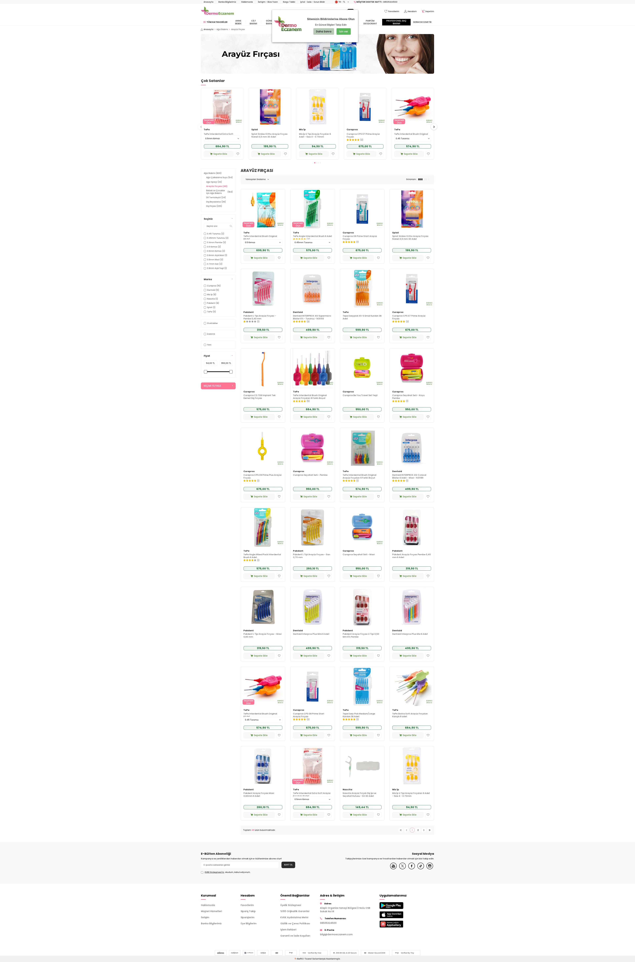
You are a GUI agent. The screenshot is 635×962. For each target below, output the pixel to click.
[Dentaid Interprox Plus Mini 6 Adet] (313, 607)
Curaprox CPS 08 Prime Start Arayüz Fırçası (308, 715)
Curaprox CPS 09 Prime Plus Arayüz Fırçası (262, 476)
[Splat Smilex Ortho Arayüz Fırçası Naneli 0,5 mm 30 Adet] (270, 107)
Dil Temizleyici (216, 197)
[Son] (429, 830)
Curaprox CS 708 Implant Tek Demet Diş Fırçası (259, 397)
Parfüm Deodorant (370, 22)
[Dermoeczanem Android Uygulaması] (397, 905)
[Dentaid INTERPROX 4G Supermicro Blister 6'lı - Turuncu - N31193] (313, 288)
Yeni (209, 344)
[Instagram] (429, 868)
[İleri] (424, 830)
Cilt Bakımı (253, 22)
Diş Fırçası (214, 206)
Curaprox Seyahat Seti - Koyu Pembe (408, 397)
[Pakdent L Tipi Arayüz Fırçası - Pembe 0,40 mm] (263, 288)
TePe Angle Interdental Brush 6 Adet (312, 236)
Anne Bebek (238, 22)
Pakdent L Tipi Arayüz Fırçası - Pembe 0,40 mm (259, 317)
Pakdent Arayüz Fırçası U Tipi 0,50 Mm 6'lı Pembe (361, 635)
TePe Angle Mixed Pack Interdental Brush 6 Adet (262, 556)
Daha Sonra (323, 31)
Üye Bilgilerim (248, 923)
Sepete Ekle (220, 154)
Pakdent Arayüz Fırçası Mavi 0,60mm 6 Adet (258, 795)
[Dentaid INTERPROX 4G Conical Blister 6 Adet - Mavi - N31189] (412, 447)
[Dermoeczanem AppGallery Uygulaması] (397, 924)
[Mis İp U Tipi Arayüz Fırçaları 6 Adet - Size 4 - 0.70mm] (317, 107)
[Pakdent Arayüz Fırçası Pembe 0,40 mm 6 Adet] (412, 527)
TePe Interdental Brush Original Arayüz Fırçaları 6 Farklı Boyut (359, 476)
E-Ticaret (307, 958)
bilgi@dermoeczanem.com (336, 934)
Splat (254, 129)
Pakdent (248, 312)
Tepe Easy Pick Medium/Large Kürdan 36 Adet (359, 715)
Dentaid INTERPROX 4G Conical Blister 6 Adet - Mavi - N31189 (409, 476)
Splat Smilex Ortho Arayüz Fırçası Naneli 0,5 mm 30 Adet (269, 135)
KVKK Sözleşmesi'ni (214, 872)
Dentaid (298, 312)
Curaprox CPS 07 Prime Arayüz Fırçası (363, 135)
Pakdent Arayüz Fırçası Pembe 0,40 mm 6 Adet (411, 556)
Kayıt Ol (288, 864)
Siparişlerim (247, 917)
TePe (207, 129)
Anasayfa (208, 1)
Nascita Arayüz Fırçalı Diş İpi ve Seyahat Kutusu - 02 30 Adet (359, 795)
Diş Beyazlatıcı (216, 201)
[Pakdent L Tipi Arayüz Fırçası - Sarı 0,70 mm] (313, 527)
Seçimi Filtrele (212, 385)
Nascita (347, 789)
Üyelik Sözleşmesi (290, 905)
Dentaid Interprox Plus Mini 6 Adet (311, 634)
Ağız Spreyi (214, 181)
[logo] (217, 11)
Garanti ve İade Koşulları (295, 935)
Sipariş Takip (248, 911)
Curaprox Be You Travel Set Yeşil (360, 395)
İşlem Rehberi (288, 929)
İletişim (205, 917)
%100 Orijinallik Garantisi (294, 911)
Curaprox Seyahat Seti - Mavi (359, 554)
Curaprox (352, 129)
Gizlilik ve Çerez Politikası (295, 923)
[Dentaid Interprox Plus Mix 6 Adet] (412, 607)
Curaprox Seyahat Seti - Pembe (310, 475)
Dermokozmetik (422, 22)
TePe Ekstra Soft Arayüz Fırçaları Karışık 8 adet (410, 715)
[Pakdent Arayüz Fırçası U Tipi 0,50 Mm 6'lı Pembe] (362, 607)
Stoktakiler (212, 323)
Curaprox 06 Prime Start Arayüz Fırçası (360, 237)
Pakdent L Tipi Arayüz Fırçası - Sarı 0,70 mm (311, 556)
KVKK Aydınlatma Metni (294, 917)
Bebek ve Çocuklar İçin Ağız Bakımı (219, 192)
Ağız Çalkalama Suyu (219, 177)
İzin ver (343, 31)
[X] (402, 868)
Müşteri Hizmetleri (211, 911)
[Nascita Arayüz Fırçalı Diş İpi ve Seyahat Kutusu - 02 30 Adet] (362, 766)
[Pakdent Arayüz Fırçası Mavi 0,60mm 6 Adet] (263, 766)
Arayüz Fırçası (216, 186)
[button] (314, 162)
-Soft (298, 958)
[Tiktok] (420, 868)
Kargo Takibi (289, 1)
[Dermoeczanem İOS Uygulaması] (397, 914)
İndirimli (211, 334)
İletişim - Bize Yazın (268, 1)
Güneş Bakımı (269, 22)
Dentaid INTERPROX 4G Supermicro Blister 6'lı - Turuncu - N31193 (312, 317)
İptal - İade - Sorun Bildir (312, 1)
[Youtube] (393, 868)
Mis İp (302, 129)
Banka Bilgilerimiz (227, 1)
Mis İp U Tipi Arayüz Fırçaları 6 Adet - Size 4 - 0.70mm (315, 135)
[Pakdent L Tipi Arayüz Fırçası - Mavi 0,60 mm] (263, 607)
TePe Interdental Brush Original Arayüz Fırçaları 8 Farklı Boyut (310, 397)
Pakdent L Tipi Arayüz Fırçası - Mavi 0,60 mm (262, 635)
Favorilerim (247, 905)
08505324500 (328, 923)
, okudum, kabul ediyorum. (228, 872)
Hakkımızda (247, 1)
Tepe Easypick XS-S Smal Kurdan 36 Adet (362, 317)
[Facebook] (411, 868)
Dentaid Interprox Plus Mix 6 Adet (410, 634)
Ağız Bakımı (222, 29)
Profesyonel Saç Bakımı (396, 22)
